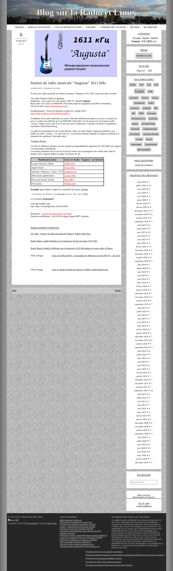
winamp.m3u (70, 171)
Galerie (91, 27)
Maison (19, 27)
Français (136, 41)
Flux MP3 (69, 179)
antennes (134, 98)
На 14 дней (144, 503)
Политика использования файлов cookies (104, 558)
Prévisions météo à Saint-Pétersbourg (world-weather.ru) (83, 536)
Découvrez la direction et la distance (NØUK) (78, 540)
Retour (134, 27)
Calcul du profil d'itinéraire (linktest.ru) (75, 542)
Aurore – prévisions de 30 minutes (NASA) (77, 527)
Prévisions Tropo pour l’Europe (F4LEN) (76, 529)
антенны (151, 113)
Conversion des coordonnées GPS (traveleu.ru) (79, 547)
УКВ (141, 113)
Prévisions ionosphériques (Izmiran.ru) (76, 522)
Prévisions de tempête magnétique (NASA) (78, 525)
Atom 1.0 (141, 70)
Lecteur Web (70, 175)
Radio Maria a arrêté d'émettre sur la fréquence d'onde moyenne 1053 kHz (64, 241)
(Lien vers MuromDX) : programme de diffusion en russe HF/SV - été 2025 (86, 255)
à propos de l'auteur (113, 27)
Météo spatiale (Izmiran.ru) (71, 520)
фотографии (144, 149)
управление (151, 144)
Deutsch (154, 38)
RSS (150, 70)
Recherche (150, 27)
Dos (14, 290)
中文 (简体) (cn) (149, 41)
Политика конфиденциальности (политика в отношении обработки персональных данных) (125, 555)
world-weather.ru (144, 506)
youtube (146, 108)
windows (134, 108)
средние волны (51, 88)
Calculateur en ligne (68, 27)
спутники (134, 134)
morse (155, 98)
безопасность (138, 118)
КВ (155, 108)
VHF (150, 91)
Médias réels (70, 183)
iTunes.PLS (69, 167)
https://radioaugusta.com (56, 106)
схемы (139, 139)
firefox (145, 98)
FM (156, 84)
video (151, 103)
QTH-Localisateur (39, 27)
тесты (149, 139)
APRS (133, 84)
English (145, 38)
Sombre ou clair (144, 56)
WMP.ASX (69, 163)
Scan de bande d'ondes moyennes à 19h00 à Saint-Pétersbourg (80, 269)
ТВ (133, 113)
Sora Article (33, 523)
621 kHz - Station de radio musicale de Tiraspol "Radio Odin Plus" (61, 234)
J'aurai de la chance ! (144, 165)
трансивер (136, 144)
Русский (137, 38)
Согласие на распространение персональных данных (109, 565)
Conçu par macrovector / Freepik (57, 213)
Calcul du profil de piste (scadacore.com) (77, 544)
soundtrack (36, 88)
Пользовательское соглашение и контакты (104, 552)
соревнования (150, 129)
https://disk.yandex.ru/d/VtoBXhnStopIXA (50, 113)
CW (141, 84)
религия (135, 129)
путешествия (148, 123)
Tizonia (84, 189)
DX (149, 84)
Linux (139, 91)
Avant (118, 290)
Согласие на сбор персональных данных (103, 562)
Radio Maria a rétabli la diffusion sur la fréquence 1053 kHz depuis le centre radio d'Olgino (72, 248)
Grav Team (52, 523)
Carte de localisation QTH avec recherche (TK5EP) (81, 538)
